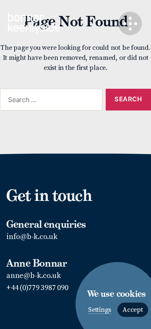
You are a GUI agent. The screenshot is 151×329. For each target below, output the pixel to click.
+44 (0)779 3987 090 (37, 288)
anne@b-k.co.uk (33, 275)
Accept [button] (132, 310)
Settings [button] (99, 310)
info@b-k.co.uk (31, 237)
